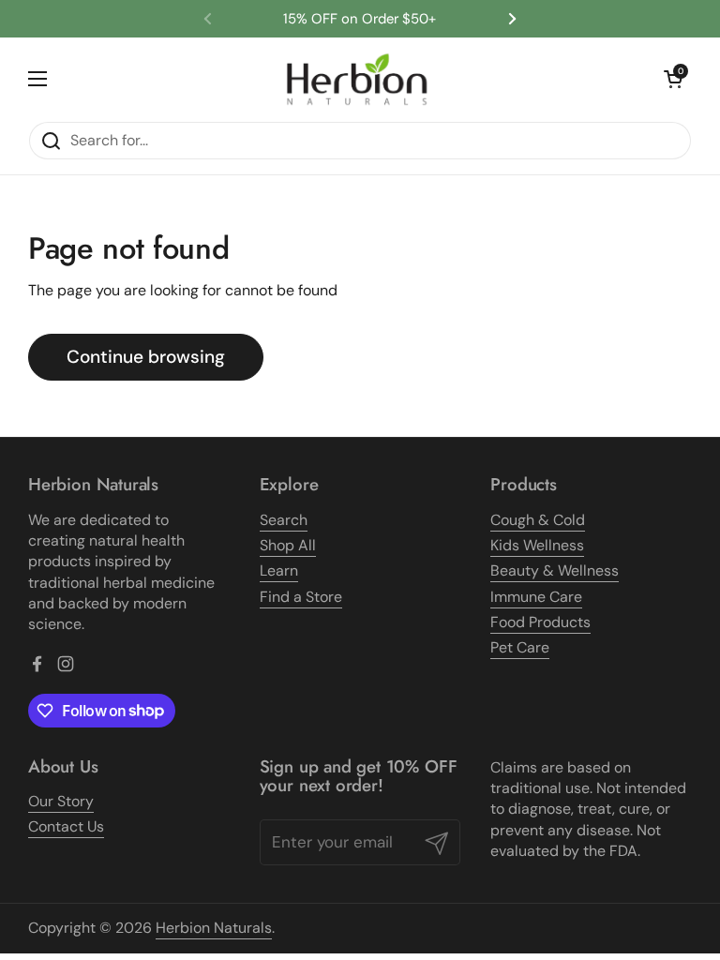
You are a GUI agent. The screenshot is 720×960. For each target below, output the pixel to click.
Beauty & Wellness (554, 570)
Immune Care (536, 597)
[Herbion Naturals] (355, 79)
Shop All (288, 545)
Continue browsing (146, 356)
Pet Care (519, 647)
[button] (673, 79)
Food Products (540, 622)
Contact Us (66, 826)
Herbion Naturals (214, 928)
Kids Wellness (537, 545)
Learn (279, 570)
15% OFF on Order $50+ (359, 19)
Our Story (61, 801)
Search (284, 520)
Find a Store (301, 597)
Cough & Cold (537, 520)
